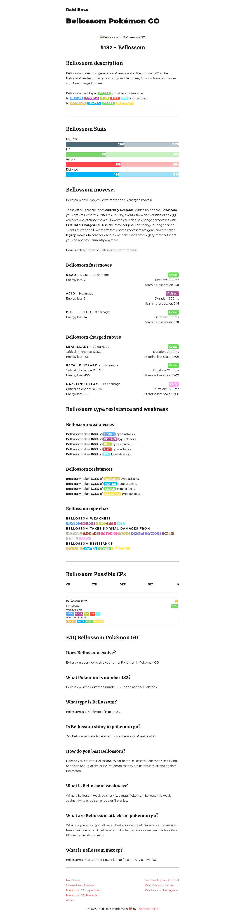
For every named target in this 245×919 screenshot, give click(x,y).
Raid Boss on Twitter (159, 885)
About (70, 900)
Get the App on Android (162, 880)
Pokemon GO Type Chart (84, 890)
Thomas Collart (148, 909)
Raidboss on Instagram (161, 890)
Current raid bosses (80, 885)
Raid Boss (77, 9)
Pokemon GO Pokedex (82, 895)
